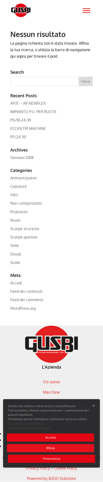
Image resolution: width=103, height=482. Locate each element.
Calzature (18, 186)
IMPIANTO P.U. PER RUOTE (33, 111)
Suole (15, 262)
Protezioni (19, 211)
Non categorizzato (26, 203)
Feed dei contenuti (26, 291)
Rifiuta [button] (50, 448)
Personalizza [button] (51, 458)
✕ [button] (93, 405)
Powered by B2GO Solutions (51, 478)
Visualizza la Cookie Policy (26, 423)
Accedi (16, 283)
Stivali (15, 254)
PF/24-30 (18, 136)
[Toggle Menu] (86, 10)
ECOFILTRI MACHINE (28, 128)
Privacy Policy (38, 468)
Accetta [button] (50, 437)
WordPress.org (23, 308)
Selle (14, 245)
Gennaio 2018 (22, 157)
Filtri (14, 194)
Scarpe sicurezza (24, 228)
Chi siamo (51, 381)
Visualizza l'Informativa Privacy (29, 427)
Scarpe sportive (23, 237)
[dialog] (51, 433)
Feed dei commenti (26, 299)
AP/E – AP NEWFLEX (28, 103)
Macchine (51, 392)
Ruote (15, 220)
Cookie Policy (65, 468)
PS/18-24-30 (20, 120)
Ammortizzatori (23, 178)
